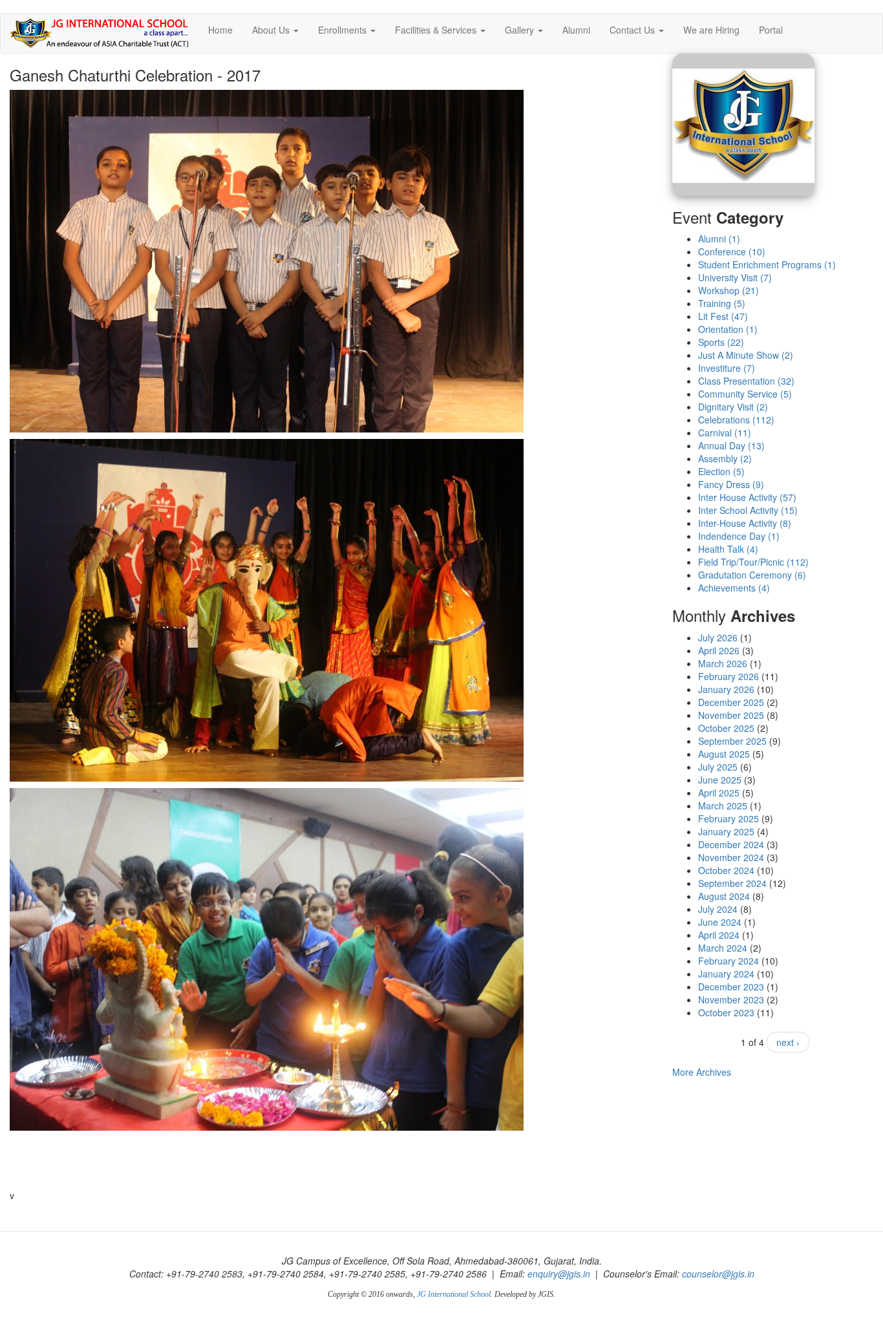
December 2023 (731, 986)
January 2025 (726, 831)
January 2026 (726, 689)
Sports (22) (721, 342)
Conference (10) (731, 251)
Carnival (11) (724, 432)
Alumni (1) (719, 238)
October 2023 (726, 1012)
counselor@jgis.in (718, 1273)
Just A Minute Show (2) (745, 354)
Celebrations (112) (736, 419)
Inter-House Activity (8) (744, 523)
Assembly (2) (725, 458)
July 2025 (718, 766)
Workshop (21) (728, 290)
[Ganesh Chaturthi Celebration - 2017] (773, 125)
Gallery (521, 29)
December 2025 (731, 702)
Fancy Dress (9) (731, 484)
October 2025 (726, 727)
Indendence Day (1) (739, 535)
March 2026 (722, 663)
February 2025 (728, 818)
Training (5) (721, 303)
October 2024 (726, 870)
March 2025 (722, 805)
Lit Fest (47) (723, 316)
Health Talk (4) (728, 548)
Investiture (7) (726, 367)
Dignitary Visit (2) (733, 406)
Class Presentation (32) (746, 380)
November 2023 (731, 999)
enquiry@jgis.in (558, 1273)
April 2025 (718, 792)
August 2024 (724, 896)
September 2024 (732, 883)
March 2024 (722, 947)
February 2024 (728, 960)
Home (220, 29)
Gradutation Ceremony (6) (752, 574)
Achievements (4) (734, 587)
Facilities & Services (437, 29)
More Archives (701, 1071)
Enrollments (343, 29)
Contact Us (633, 29)
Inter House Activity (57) (747, 497)
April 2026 (718, 650)
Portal (771, 29)
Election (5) (721, 471)
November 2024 (731, 857)
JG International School (454, 1294)
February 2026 (728, 676)
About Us (272, 29)
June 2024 (719, 921)
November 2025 (731, 715)
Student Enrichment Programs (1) (767, 264)
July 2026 (718, 637)
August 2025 (724, 753)
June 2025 (719, 779)
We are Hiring (711, 29)
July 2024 (718, 908)
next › (788, 1042)
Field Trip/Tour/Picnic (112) (753, 561)
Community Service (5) (745, 393)
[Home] (104, 33)
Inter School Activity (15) (748, 510)
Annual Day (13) (731, 445)
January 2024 (726, 973)
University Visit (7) (735, 277)
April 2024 (718, 934)
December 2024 (731, 844)
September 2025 (732, 740)
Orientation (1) (728, 329)
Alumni (576, 29)
